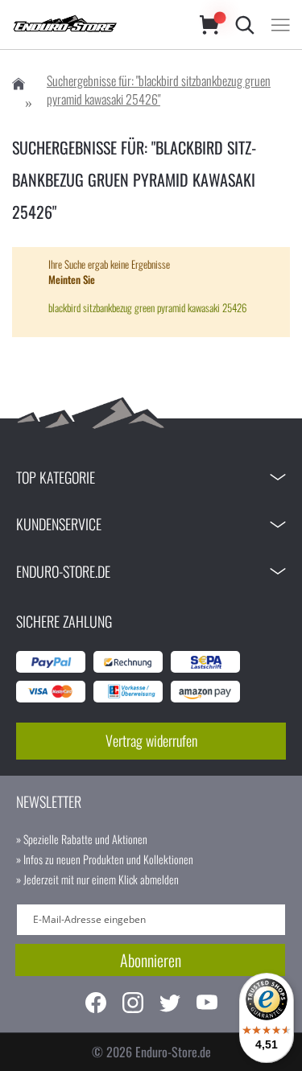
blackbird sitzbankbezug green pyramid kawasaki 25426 (147, 307)
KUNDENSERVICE (58, 523)
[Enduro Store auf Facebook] (95, 1004)
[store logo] (90, 24)
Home (18, 84)
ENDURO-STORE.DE (63, 571)
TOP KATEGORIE (55, 477)
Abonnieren (150, 960)
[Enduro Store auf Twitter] (169, 1004)
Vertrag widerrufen (151, 740)
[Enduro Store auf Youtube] (206, 1004)
